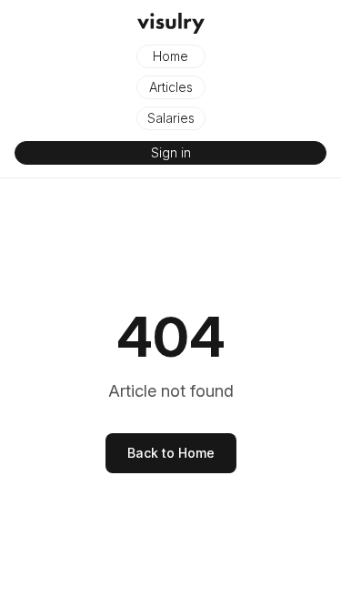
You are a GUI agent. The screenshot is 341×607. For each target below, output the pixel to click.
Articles (171, 87)
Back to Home (171, 452)
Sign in (171, 152)
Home (170, 56)
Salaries (171, 118)
